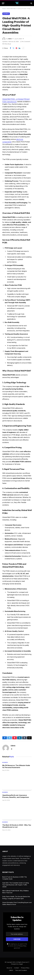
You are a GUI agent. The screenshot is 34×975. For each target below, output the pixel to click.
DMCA (11, 970)
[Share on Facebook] (10, 48)
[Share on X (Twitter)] (13, 48)
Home (3, 8)
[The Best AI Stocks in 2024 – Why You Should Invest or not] (17, 812)
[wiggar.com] (17, 3)
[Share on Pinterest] (16, 48)
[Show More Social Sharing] (23, 48)
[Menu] (3, 3)
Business (6, 13)
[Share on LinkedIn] (19, 48)
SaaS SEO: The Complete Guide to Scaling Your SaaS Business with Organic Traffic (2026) (15, 885)
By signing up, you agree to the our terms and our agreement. (17, 946)
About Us (9, 968)
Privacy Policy (22, 946)
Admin (10, 38)
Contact (16, 968)
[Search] (31, 3)
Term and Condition (21, 970)
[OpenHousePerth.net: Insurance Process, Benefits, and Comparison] (17, 782)
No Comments (26, 41)
